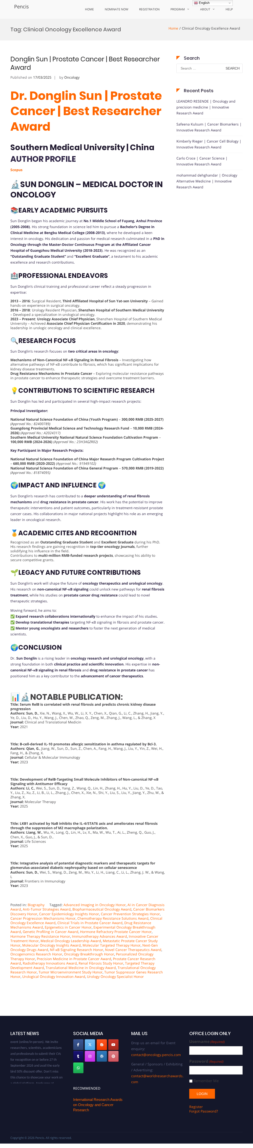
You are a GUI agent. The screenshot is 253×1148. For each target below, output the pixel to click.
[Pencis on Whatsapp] (78, 1067)
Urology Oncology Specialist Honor (115, 976)
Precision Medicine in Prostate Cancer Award (74, 958)
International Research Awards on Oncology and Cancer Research (98, 1104)
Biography (36, 904)
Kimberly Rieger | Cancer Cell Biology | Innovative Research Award (208, 144)
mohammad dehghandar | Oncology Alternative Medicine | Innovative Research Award (206, 181)
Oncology (72, 77)
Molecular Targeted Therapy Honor (112, 945)
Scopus (16, 169)
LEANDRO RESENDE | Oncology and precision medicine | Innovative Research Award (205, 107)
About (205, 9)
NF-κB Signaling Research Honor (76, 949)
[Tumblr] (78, 1056)
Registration (149, 9)
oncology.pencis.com (24, 1083)
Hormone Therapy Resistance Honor (40, 936)
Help (229, 9)
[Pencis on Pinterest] (113, 1056)
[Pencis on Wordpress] (102, 1056)
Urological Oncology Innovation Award (53, 976)
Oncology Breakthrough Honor (89, 954)
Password (206, 1061)
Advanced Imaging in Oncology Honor (94, 904)
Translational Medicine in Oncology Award (81, 967)
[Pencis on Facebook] (78, 1044)
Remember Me (206, 1080)
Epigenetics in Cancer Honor (68, 927)
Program (177, 9)
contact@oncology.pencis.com (156, 1054)
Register (196, 1106)
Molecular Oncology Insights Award (51, 945)
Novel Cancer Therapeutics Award (133, 949)
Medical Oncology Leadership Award (71, 940)
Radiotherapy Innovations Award (50, 963)
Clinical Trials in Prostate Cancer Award (90, 922)
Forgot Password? (203, 1111)
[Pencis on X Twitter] (90, 1044)
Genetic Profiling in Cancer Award (50, 931)
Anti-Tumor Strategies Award (47, 909)
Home (89, 9)
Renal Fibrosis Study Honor (101, 963)
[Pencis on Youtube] (113, 1044)
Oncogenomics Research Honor (36, 954)
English (204, 3)
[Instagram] (90, 1056)
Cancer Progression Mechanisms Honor (43, 918)
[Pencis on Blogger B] (102, 1044)
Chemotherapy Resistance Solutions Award (112, 918)
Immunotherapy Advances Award (99, 936)
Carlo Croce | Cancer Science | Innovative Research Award (202, 161)
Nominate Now (116, 9)
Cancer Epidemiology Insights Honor (69, 914)
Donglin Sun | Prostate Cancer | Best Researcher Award (85, 63)
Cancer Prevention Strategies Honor (130, 914)
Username (207, 1041)
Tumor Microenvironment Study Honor (71, 972)
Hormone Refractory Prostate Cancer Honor (116, 931)
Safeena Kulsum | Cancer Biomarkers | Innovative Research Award (209, 127)
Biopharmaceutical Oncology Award (101, 909)
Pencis (21, 6)
